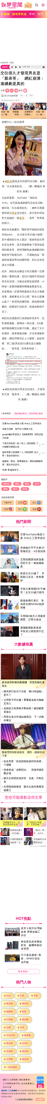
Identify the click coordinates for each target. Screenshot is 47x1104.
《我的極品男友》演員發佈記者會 (28, 413)
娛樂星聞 (4, 63)
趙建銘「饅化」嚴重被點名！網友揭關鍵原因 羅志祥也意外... (22, 463)
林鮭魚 (8, 181)
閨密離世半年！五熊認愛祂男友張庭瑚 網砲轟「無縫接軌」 (11, 823)
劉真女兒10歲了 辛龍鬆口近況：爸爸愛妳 (32, 577)
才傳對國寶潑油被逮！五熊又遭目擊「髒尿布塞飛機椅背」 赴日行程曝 (16, 841)
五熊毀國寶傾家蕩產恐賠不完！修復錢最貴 (32, 563)
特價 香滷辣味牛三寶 (12, 470)
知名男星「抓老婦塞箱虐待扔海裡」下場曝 (24, 763)
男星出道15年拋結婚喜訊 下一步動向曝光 (24, 718)
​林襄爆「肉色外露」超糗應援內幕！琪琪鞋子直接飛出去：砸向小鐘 (17, 113)
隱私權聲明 (24, 1080)
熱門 (40, 14)
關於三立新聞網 (10, 1080)
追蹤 (6, 509)
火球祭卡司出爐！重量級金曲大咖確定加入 (24, 701)
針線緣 (5, 14)
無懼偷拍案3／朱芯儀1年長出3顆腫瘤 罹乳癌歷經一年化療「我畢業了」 (16, 832)
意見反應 (7, 1087)
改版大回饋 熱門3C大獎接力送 (17, 429)
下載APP (7, 502)
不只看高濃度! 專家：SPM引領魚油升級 (31, 958)
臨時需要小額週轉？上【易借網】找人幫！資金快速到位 (20, 454)
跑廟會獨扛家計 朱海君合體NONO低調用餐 (32, 604)
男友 (14, 213)
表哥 (21, 218)
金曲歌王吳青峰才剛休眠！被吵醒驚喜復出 (24, 710)
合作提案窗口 (27, 1083)
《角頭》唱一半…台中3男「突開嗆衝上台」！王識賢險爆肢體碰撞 (39, 832)
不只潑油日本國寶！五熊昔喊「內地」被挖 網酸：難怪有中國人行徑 (34, 823)
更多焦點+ (23, 971)
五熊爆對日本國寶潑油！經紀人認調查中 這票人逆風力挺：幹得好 (39, 841)
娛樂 (12, 63)
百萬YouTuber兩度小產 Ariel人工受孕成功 (21, 423)
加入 (34, 502)
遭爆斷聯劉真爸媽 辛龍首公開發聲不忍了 (32, 631)
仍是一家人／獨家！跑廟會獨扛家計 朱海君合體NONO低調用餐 (5, 113)
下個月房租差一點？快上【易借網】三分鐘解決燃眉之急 (20, 445)
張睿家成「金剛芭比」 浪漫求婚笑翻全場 (24, 771)
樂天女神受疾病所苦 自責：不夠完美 (24, 780)
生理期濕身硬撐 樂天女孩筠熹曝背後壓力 (24, 788)
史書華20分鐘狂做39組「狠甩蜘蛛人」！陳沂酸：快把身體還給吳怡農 (28, 113)
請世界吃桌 (19, 14)
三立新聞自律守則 (11, 1083)
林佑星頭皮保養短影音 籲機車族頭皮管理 (31, 945)
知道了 (41, 1099)
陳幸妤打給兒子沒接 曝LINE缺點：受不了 (24, 693)
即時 (32, 14)
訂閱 (20, 502)
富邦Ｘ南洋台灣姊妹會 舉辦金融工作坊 (31, 932)
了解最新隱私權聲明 (25, 1099)
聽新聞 (5, 67)
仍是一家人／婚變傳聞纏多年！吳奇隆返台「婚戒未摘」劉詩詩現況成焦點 (40, 113)
